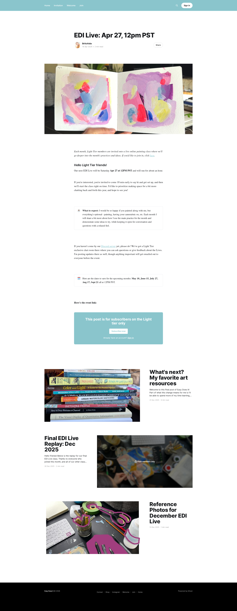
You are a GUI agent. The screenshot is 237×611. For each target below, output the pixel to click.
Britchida (87, 43)
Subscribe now (118, 331)
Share (158, 45)
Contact (100, 592)
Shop (107, 592)
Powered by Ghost (185, 591)
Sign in (187, 5)
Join (81, 5)
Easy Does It (49, 591)
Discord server (108, 246)
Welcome (71, 5)
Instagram (116, 592)
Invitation (58, 5)
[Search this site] (177, 5)
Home (47, 5)
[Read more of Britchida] (77, 45)
